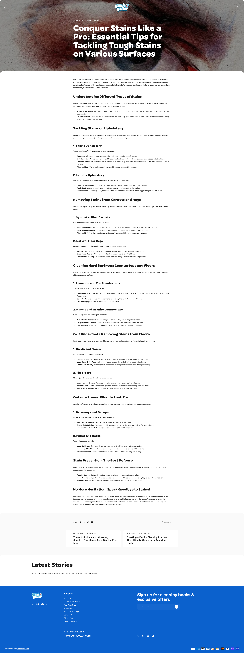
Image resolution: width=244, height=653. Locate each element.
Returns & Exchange (71, 611)
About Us (67, 598)
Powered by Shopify (23, 648)
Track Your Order (70, 605)
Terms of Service (70, 621)
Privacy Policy (69, 618)
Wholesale (68, 608)
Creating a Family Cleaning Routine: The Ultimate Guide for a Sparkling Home (147, 540)
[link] (74, 631)
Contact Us (68, 615)
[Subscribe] (176, 607)
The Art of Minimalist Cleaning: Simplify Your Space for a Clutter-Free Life (95, 540)
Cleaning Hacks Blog (72, 602)
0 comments (167, 522)
